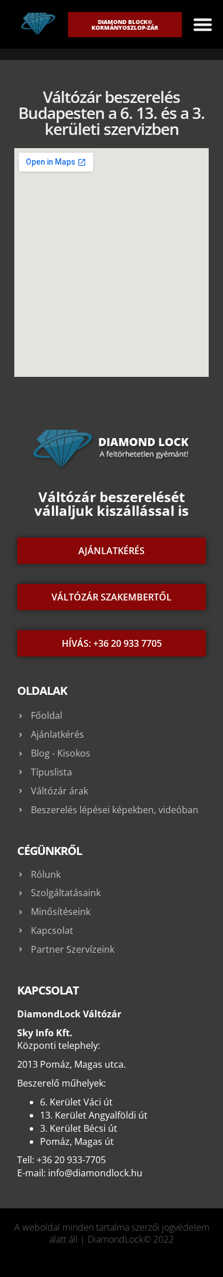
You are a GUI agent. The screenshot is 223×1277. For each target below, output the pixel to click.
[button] (203, 24)
